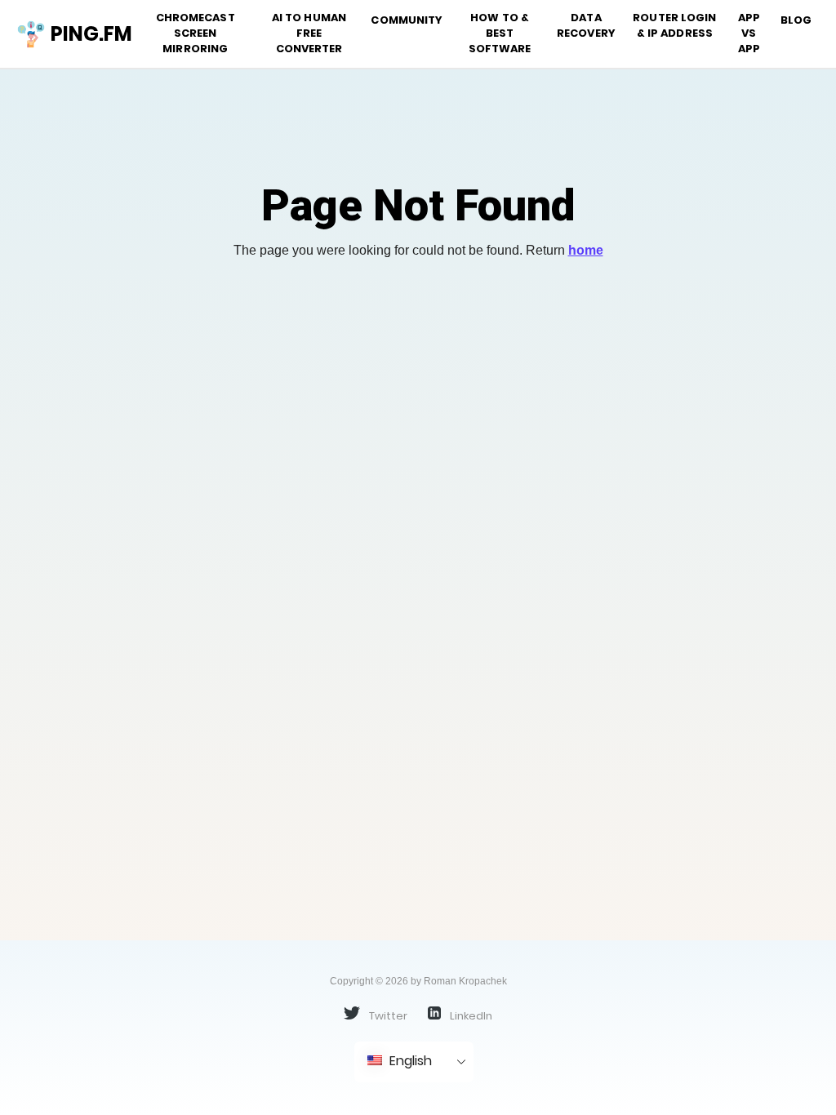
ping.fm (85, 33)
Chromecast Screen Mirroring (195, 33)
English (409, 1060)
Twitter (387, 1015)
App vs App (749, 33)
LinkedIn (469, 1015)
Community (406, 20)
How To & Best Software (500, 33)
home (585, 250)
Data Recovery (586, 25)
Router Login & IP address (674, 25)
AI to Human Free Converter (309, 33)
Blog (796, 20)
